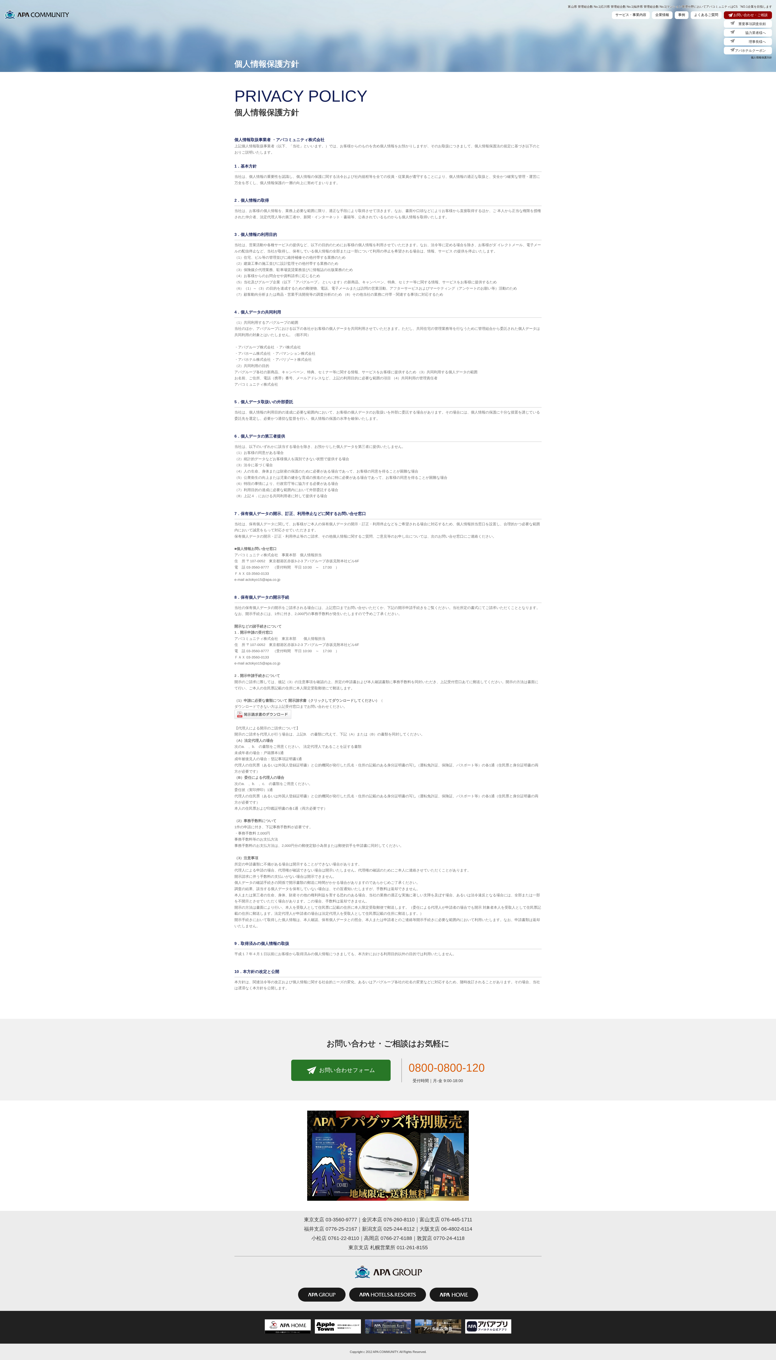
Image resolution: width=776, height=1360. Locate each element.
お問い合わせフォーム (347, 1070)
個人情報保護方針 (761, 57)
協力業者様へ (750, 33)
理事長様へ (750, 41)
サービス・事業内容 (630, 15)
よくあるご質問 (706, 15)
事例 (681, 15)
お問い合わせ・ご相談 (750, 15)
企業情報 (662, 15)
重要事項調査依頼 (750, 24)
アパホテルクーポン (750, 50)
